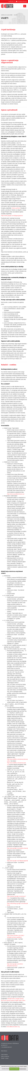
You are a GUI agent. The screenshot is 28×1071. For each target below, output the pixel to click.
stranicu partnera (16, 208)
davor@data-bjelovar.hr (22, 1)
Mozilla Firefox (11, 998)
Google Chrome (19, 998)
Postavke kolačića (22, 1068)
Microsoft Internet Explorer (8, 1000)
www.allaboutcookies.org (13, 1026)
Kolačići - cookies (4, 1058)
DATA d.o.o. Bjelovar (6, 15)
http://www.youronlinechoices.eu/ (15, 494)
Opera (23, 1000)
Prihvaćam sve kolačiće (14, 1068)
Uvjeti (15, 15)
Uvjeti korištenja (4, 1054)
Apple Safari (18, 1000)
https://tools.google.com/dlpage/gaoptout (12, 215)
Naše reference (4, 1050)
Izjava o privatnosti (5, 1056)
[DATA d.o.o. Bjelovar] (14, 1038)
